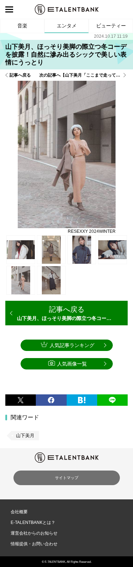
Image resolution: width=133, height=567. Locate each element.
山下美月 (25, 435)
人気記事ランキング (72, 345)
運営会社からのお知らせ (34, 533)
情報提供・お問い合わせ (34, 543)
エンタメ (67, 25)
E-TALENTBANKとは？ (33, 522)
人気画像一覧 (72, 364)
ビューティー (111, 25)
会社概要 (19, 511)
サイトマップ (66, 478)
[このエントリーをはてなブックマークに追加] (82, 400)
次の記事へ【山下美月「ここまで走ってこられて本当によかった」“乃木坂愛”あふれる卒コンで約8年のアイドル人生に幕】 (83, 75)
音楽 (22, 25)
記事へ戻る (20, 75)
